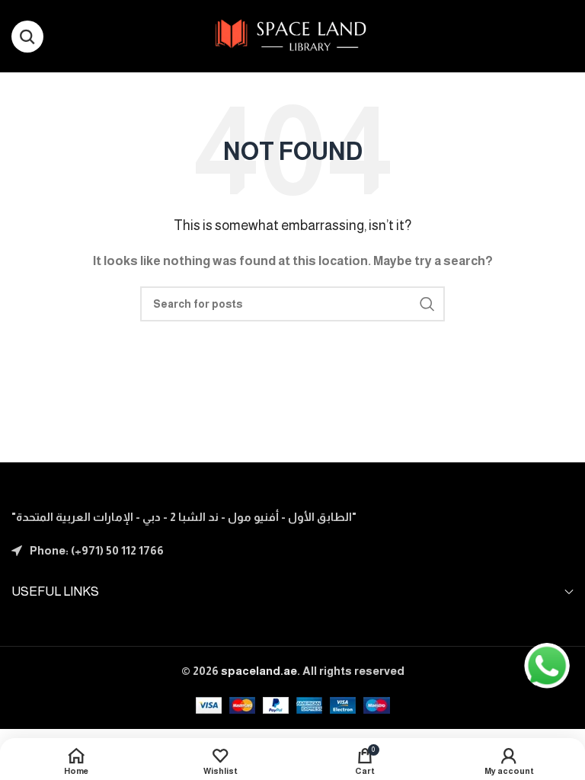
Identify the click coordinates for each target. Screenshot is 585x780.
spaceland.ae (259, 670)
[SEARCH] (427, 303)
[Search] (27, 36)
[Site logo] (292, 34)
